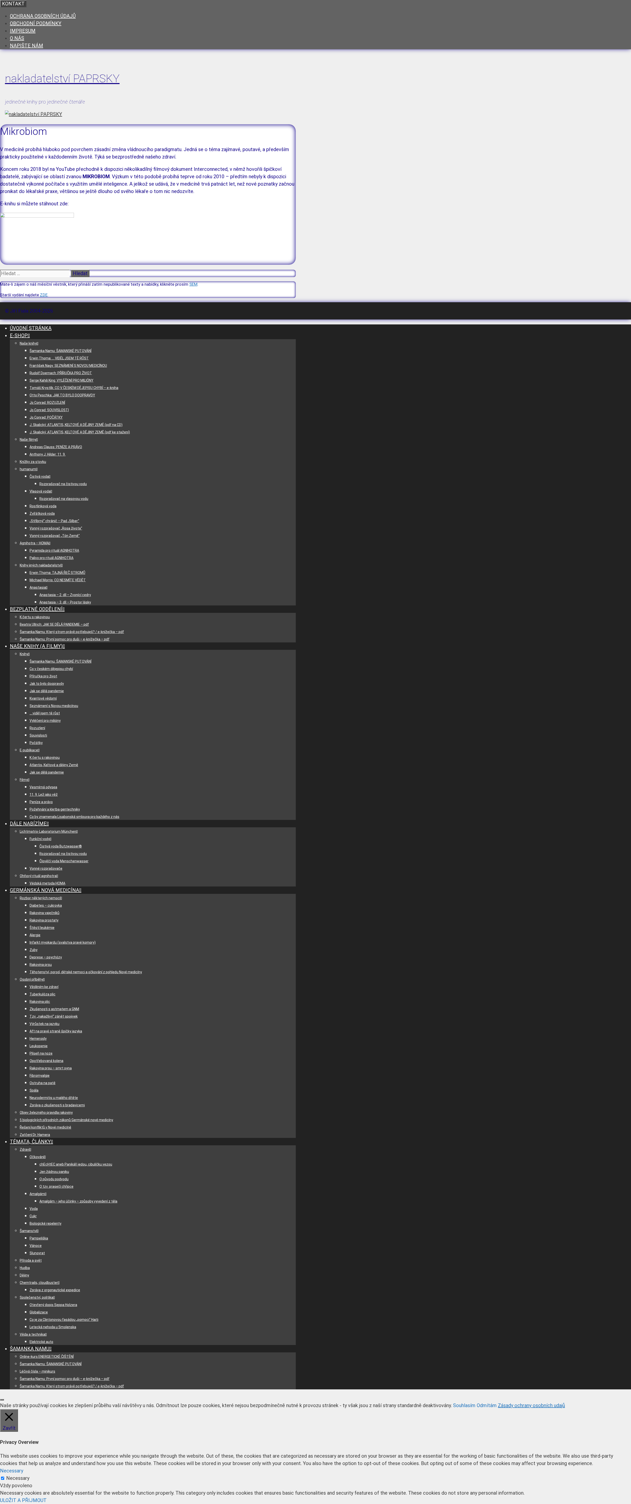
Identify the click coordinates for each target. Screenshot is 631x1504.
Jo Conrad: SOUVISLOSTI (49, 410)
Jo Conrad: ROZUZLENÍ (47, 403)
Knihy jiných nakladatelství (40, 565)
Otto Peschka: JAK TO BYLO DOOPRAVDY (62, 395)
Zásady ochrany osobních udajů (531, 1405)
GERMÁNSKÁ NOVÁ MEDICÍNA (44, 890)
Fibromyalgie (40, 1076)
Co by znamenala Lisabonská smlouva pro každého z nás (74, 817)
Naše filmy (28, 440)
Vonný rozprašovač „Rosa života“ (56, 528)
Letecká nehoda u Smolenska (53, 1327)
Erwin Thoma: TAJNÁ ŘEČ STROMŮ (57, 573)
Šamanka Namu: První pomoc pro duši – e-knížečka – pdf (64, 639)
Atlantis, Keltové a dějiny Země (54, 765)
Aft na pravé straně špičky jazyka (56, 1031)
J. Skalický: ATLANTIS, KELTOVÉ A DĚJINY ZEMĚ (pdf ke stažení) (80, 432)
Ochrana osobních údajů (43, 16)
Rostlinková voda (43, 506)
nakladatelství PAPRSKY (62, 78)
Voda (34, 1209)
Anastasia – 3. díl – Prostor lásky (65, 602)
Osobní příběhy (31, 979)
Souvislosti (38, 735)
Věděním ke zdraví (44, 987)
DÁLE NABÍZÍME (28, 824)
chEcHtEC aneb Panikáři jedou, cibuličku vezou (75, 1164)
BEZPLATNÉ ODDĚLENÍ (36, 609)
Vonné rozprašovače (46, 868)
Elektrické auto (41, 1342)
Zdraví (25, 1149)
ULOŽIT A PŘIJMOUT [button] (23, 1500)
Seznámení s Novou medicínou (54, 706)
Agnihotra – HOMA (34, 543)
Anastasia (38, 587)
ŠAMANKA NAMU (29, 1349)
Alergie (35, 935)
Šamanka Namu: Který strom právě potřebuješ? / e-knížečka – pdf (72, 632)
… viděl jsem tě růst (45, 713)
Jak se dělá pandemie (47, 691)
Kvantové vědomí (43, 698)
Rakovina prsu (41, 965)
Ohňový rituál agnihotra (38, 876)
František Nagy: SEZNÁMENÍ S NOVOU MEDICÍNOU (68, 366)
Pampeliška (39, 1238)
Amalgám (37, 1194)
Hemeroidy (38, 1039)
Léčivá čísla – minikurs (37, 1371)
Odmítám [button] (487, 1405)
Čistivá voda (39, 476)
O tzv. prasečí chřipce (56, 1186)
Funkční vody (40, 839)
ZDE (44, 294)
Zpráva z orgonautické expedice (55, 1290)
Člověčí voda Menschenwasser (63, 861)
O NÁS (17, 38)
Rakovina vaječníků (44, 913)
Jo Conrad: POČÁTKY (46, 417)
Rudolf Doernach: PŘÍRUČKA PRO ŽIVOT (61, 373)
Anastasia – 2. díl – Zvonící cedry (65, 595)
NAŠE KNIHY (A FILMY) (36, 646)
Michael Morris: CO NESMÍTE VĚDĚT (58, 580)
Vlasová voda (40, 491)
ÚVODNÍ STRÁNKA (31, 328)
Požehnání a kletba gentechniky (55, 809)
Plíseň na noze (41, 1053)
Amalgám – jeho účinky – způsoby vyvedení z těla (78, 1201)
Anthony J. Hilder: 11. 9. (48, 454)
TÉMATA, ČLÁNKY (30, 1142)
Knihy (24, 654)
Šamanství (28, 1231)
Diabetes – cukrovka (46, 905)
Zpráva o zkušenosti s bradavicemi (57, 1105)
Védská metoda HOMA (47, 883)
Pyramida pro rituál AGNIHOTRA (54, 550)
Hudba (25, 1268)
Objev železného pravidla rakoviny (46, 1113)
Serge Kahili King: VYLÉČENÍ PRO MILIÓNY (61, 380)
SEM (193, 284)
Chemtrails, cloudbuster (39, 1283)
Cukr (33, 1216)
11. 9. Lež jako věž (44, 794)
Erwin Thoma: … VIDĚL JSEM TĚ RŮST (59, 358)
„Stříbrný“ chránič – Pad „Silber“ (54, 521)
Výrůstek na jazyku (44, 1024)
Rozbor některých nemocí (40, 898)
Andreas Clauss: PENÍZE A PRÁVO (56, 447)
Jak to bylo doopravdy (47, 684)
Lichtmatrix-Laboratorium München (48, 831)
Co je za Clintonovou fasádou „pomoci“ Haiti (64, 1320)
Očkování (37, 1157)
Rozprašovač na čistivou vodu (63, 484)
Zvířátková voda (42, 513)
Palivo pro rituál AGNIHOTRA (51, 558)
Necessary (17, 1478)
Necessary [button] (11, 1471)
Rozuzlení (37, 728)
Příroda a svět (31, 1260)
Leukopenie (39, 1046)
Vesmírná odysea (43, 787)
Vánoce (36, 1246)
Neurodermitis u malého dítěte (54, 1098)
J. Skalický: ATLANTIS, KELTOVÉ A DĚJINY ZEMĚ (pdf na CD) (76, 425)
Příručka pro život (43, 676)
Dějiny (24, 1275)
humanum (28, 469)
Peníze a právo (41, 802)
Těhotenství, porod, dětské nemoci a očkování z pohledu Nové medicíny (86, 972)
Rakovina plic (40, 1002)
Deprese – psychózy (46, 957)
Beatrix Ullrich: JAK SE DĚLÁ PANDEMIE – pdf (54, 624)
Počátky (36, 743)
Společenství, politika (36, 1297)
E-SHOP (19, 335)
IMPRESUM (22, 31)
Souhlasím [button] (464, 1405)
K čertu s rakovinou (35, 617)
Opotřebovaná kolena (46, 1061)
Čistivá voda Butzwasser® (60, 846)
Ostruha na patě (42, 1083)
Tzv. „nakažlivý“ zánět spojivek (54, 1016)
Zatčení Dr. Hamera (35, 1135)
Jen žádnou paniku (54, 1172)
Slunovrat (37, 1253)
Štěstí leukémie (42, 928)
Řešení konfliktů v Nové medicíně (45, 1127)
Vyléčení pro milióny (45, 721)
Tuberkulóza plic (42, 994)
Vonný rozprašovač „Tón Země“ (55, 536)
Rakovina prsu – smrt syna (51, 1068)
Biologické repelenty (45, 1223)
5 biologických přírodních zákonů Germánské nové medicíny (66, 1120)
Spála (34, 1090)
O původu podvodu (54, 1179)
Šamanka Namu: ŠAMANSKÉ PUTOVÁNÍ (60, 351)
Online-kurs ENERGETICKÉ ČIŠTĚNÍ (47, 1357)
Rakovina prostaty (44, 920)
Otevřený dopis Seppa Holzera (53, 1305)
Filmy (24, 780)
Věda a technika (32, 1334)
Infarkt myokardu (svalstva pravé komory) (63, 942)
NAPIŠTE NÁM (26, 46)
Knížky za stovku (33, 462)
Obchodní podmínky (35, 23)
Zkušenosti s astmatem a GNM (54, 1009)
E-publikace (29, 750)
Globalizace (39, 1312)
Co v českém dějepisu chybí (51, 669)
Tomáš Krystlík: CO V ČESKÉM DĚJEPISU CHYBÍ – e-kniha (74, 388)
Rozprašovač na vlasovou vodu (63, 499)
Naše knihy (28, 343)
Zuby (33, 950)
